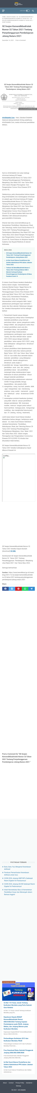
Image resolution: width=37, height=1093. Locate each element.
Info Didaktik (22, 1090)
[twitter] (12, 589)
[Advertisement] (18, 62)
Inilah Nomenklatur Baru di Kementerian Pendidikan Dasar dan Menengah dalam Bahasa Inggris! (18, 892)
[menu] (4, 10)
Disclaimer (29, 1083)
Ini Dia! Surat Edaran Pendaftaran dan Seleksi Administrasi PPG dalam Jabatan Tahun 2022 (19, 262)
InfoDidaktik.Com (8, 118)
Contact (11, 1083)
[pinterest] (18, 589)
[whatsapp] (25, 589)
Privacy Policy (20, 1083)
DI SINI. (13, 551)
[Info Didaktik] (18, 3)
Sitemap (18, 1086)
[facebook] (5, 589)
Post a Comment (20, 40)
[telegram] (31, 589)
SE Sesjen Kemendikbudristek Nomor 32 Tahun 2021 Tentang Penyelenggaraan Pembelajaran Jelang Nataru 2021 (18, 255)
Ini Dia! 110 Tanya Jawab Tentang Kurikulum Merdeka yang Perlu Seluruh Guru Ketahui (18, 1005)
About (5, 1083)
